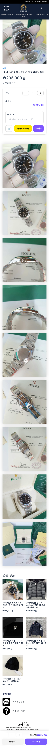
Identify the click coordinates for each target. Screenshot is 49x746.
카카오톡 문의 (23, 128)
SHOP (6, 10)
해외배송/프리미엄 (20, 14)
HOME (6, 6)
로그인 (39, 1)
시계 (4, 68)
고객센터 (27, 1)
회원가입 (44, 1)
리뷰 (23, 17)
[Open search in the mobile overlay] (41, 8)
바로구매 (38, 128)
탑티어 (31, 14)
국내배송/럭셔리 (6, 14)
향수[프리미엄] (40, 14)
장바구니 (33, 1)
